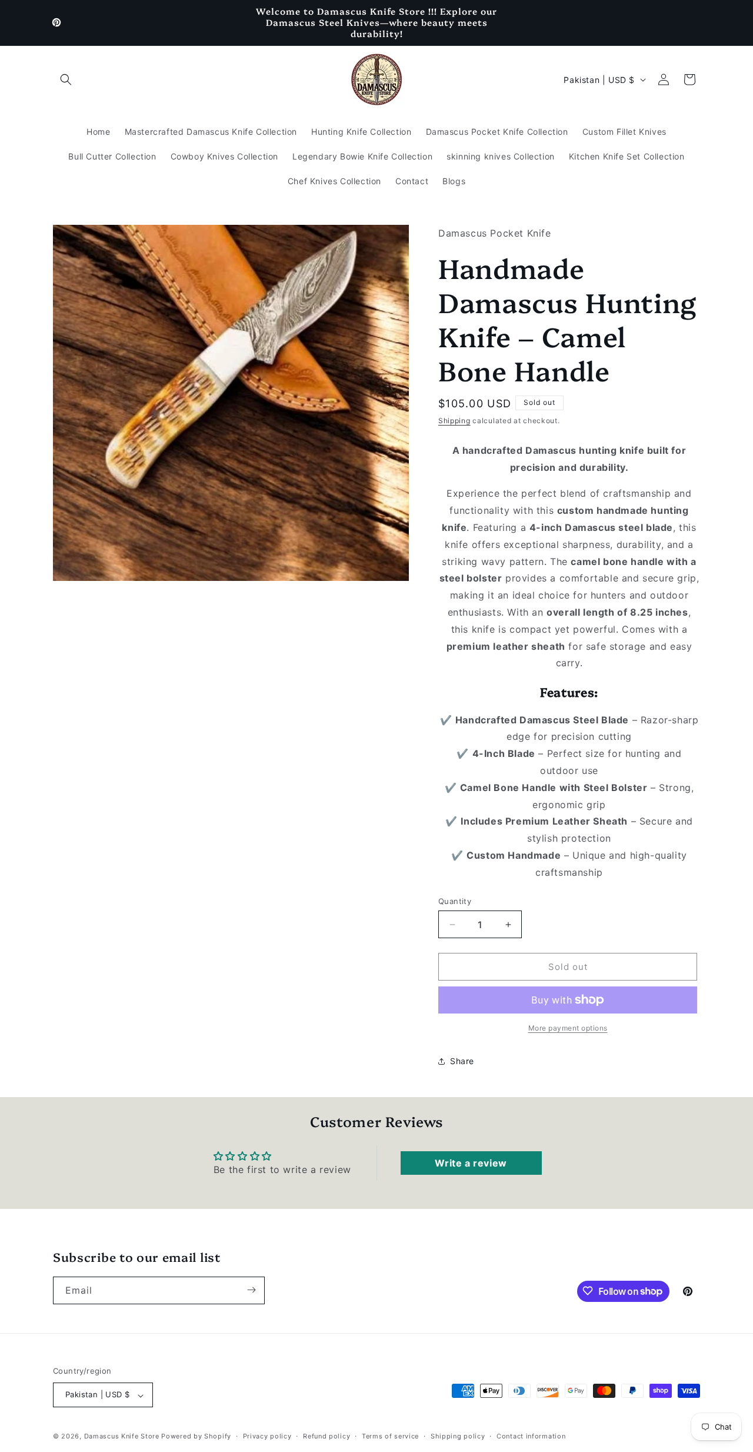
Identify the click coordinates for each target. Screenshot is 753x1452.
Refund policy (326, 1436)
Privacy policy (267, 1436)
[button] (66, 79)
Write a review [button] (471, 1163)
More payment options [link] (568, 1028)
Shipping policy (458, 1436)
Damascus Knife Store (121, 1437)
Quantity (454, 901)
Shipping (454, 420)
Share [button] (462, 1061)
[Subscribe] (251, 1290)
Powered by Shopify (196, 1437)
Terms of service (390, 1436)
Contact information (531, 1436)
